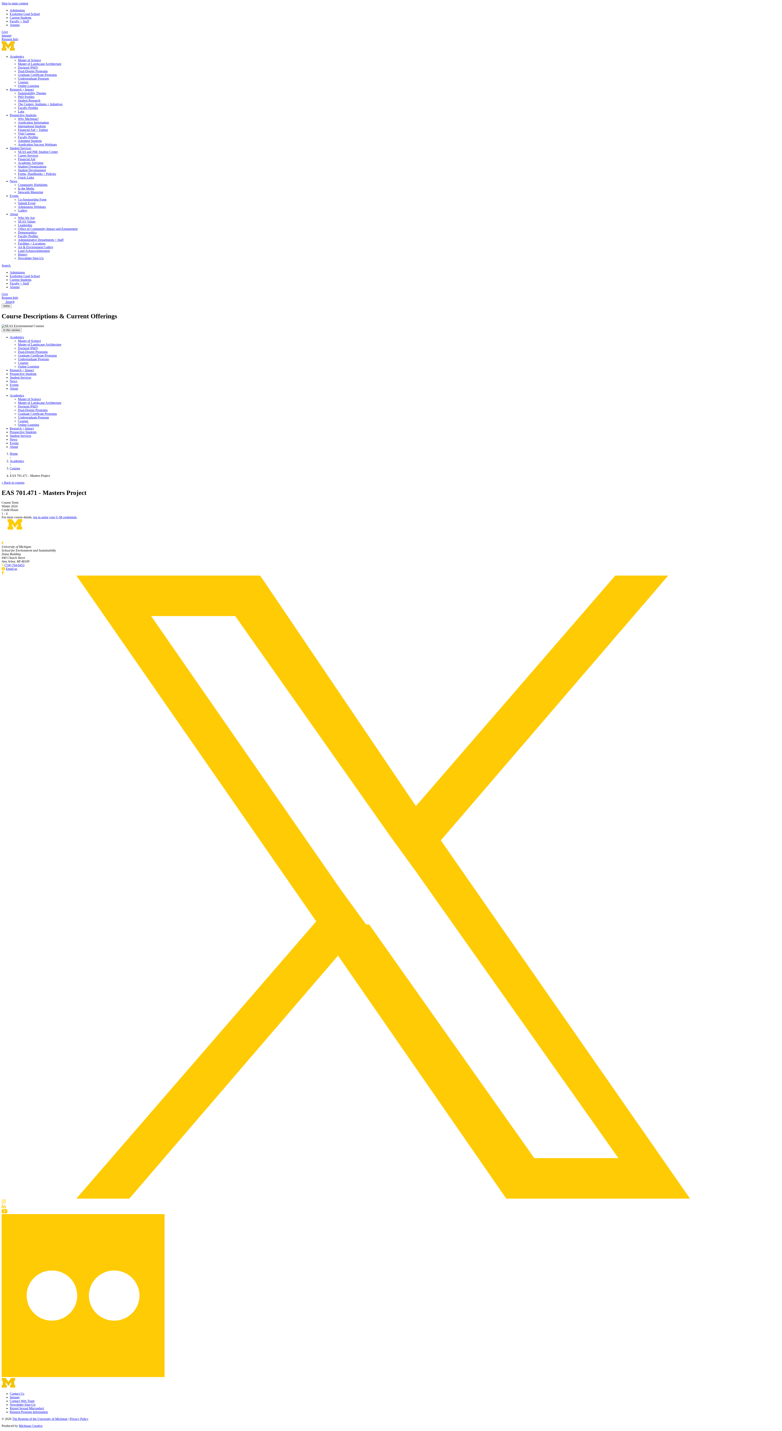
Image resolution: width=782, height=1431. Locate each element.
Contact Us (17, 1393)
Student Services (20, 148)
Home (14, 453)
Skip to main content (15, 3)
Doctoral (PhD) (28, 67)
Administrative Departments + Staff (41, 240)
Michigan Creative (31, 1426)
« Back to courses (13, 482)
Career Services (28, 155)
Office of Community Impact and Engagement (48, 229)
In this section (11, 330)
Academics (17, 56)
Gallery (22, 210)
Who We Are (26, 218)
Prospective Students (23, 115)
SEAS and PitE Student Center (38, 152)
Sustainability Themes (32, 93)
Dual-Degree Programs (33, 71)
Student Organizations (32, 166)
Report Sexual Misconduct (27, 1408)
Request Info (10, 39)
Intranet (6, 35)
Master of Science (29, 60)
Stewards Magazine (30, 192)
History (22, 254)
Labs (21, 111)
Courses (23, 82)
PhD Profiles (26, 97)
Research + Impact (22, 89)
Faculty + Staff (19, 21)
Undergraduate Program (33, 78)
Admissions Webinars (32, 207)
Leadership (25, 225)
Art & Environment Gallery (35, 247)
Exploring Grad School (25, 14)
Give (5, 32)
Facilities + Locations (31, 243)
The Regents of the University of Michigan (39, 1419)
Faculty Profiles (28, 108)
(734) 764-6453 (14, 565)
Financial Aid (26, 159)
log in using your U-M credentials (55, 517)
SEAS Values (26, 221)
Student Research (29, 100)
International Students (32, 126)
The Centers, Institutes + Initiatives (40, 104)
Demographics (27, 232)
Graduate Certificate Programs (37, 75)
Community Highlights (32, 185)
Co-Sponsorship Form (32, 199)
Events (14, 196)
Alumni (15, 25)
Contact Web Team (22, 1401)
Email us (11, 568)
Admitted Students (30, 141)
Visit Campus (26, 133)
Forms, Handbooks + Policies (37, 174)
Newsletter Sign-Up (31, 258)
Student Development (32, 170)
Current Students (20, 17)
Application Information (33, 122)
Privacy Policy (79, 1419)
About (14, 214)
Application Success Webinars (37, 144)
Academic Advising (30, 163)
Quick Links (26, 177)
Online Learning (28, 86)
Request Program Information (29, 1412)
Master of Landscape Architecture (39, 64)
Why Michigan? (28, 119)
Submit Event (26, 203)
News (13, 181)
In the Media (26, 188)
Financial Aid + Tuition (33, 130)
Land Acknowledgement (34, 251)
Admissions (17, 10)
